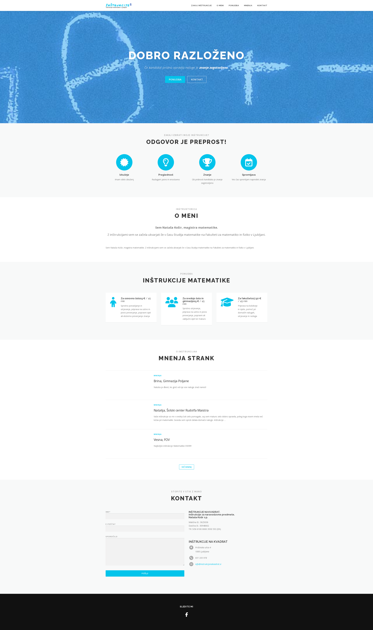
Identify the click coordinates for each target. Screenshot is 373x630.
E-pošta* (111, 524)
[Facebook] (186, 615)
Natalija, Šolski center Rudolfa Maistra (181, 410)
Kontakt (262, 5)
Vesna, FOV (162, 439)
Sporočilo (112, 536)
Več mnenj (187, 467)
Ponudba (234, 5)
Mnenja (248, 5)
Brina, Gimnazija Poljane (171, 381)
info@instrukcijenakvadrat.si (208, 564)
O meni (220, 5)
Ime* (108, 512)
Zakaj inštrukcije (201, 5)
